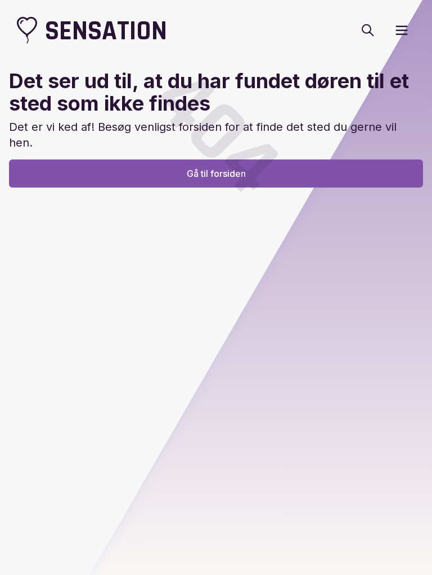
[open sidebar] (401, 30)
